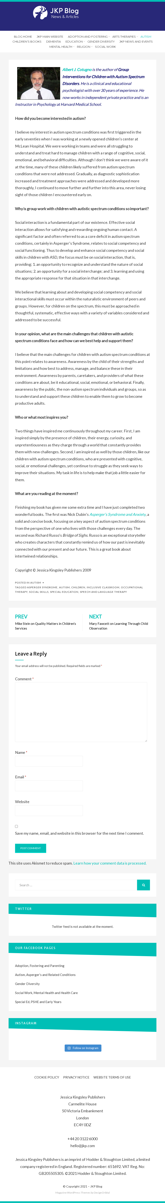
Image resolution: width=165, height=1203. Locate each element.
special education (64, 591)
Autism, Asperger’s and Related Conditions (45, 975)
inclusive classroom (103, 587)
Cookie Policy (46, 1077)
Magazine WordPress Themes (72, 1192)
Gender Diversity (101, 41)
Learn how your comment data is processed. (110, 863)
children (78, 587)
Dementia (53, 41)
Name (21, 752)
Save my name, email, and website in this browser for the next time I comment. (79, 833)
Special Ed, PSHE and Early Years (38, 1002)
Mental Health (60, 46)
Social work (105, 46)
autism (64, 587)
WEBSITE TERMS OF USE (112, 1077)
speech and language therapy (103, 591)
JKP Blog (96, 1186)
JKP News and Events (136, 41)
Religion (83, 46)
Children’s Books (26, 41)
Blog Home (23, 36)
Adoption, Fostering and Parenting (39, 966)
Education (74, 41)
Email (20, 776)
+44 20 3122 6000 (82, 1138)
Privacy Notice (76, 1077)
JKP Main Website (50, 36)
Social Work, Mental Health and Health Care (46, 993)
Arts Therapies (124, 36)
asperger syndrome (42, 587)
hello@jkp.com (82, 1145)
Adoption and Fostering (88, 36)
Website (22, 801)
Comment (24, 678)
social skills (39, 591)
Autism (146, 36)
